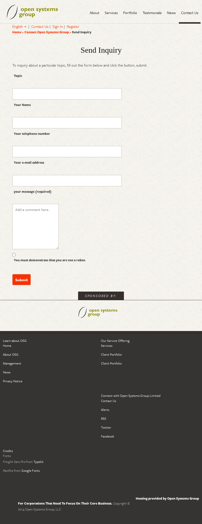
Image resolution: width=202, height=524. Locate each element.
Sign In (57, 26)
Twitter (106, 427)
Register (73, 26)
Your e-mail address (29, 162)
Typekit (39, 461)
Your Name (22, 105)
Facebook (107, 436)
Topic (18, 75)
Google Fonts (30, 470)
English (18, 26)
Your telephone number (32, 133)
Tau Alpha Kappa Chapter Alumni (37, 11)
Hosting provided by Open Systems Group (167, 498)
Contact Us (40, 26)
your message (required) (32, 191)
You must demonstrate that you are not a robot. (50, 260)
